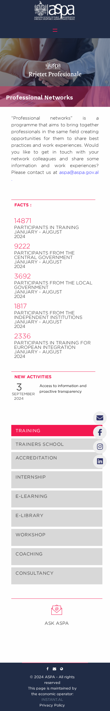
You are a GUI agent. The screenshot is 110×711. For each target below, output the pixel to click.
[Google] (54, 669)
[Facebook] (47, 669)
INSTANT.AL (52, 699)
